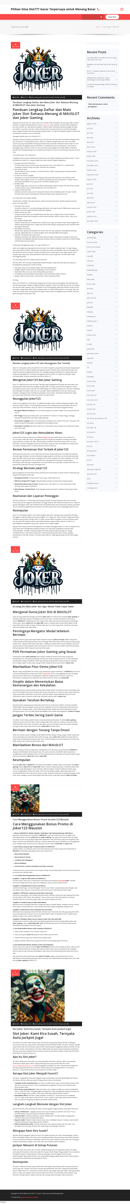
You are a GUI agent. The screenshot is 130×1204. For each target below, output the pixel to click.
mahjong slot (91, 316)
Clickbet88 (90, 265)
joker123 (25, 97)
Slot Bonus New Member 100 (97, 418)
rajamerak (90, 358)
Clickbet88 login (92, 270)
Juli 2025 (90, 184)
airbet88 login (91, 238)
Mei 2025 (90, 193)
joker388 (62, 97)
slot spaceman (92, 451)
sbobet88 (90, 377)
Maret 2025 (91, 202)
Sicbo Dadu (90, 386)
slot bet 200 (91, 409)
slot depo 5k (91, 432)
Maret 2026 (91, 147)
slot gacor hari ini (92, 441)
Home (98, 27)
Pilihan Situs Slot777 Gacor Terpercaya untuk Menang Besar (53, 9)
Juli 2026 (90, 128)
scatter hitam (91, 381)
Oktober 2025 (92, 170)
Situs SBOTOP (92, 395)
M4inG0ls (16, 97)
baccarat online (92, 242)
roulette (90, 363)
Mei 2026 (90, 138)
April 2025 (90, 198)
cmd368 (89, 275)
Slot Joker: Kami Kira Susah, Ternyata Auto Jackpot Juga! (42, 1028)
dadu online (91, 279)
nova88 (89, 344)
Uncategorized (26, 358)
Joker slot (46, 125)
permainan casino (93, 353)
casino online (91, 251)
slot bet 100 (91, 404)
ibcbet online (91, 284)
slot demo (90, 423)
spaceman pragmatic (94, 469)
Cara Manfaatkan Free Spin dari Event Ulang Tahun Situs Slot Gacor (101, 59)
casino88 (90, 256)
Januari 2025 (91, 212)
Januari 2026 (91, 156)
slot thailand (91, 455)
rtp (88, 367)
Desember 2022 (92, 221)
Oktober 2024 (92, 216)
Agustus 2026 (91, 124)
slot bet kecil (91, 414)
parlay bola (90, 349)
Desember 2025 (92, 161)
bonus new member (93, 247)
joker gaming (35, 97)
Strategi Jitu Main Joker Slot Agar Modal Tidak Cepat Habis (43, 606)
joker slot (42, 97)
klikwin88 (90, 307)
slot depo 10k (91, 428)
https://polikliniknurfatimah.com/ (23, 1065)
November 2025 (92, 165)
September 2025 (92, 175)
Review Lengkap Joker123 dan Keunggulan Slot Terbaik (41, 363)
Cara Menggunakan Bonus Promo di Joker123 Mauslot (41, 819)
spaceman (90, 465)
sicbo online (91, 391)
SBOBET (90, 372)
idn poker (90, 288)
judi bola (90, 302)
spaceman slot (92, 474)
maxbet (89, 330)
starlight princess (93, 483)
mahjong (90, 312)
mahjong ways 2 (92, 321)
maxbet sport (91, 335)
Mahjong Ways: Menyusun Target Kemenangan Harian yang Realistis (98, 79)
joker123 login (55, 97)
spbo (88, 479)
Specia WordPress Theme (29, 1197)
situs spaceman (92, 400)
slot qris (90, 446)
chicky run (90, 261)
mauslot (89, 326)
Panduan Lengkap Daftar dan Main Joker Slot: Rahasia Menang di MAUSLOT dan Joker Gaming (45, 103)
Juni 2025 (90, 188)
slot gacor (90, 437)
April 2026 (90, 142)
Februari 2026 (92, 151)
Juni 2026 (90, 133)
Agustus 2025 (91, 179)
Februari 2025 (92, 207)
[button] (101, 17)
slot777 (89, 460)
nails (88, 340)
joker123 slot (91, 298)
